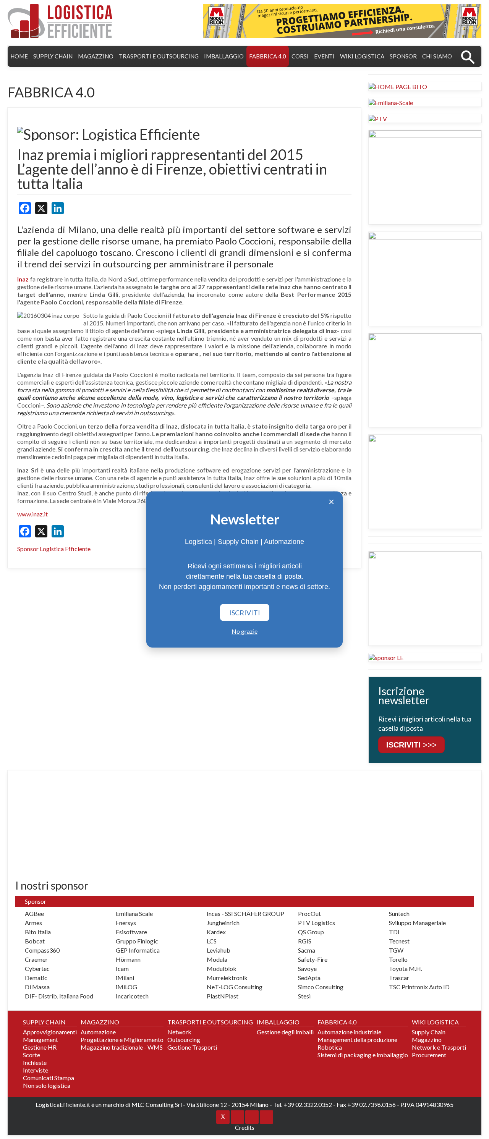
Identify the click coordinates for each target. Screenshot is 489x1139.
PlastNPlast (222, 996)
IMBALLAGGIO (278, 1022)
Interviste (35, 1070)
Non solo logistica (46, 1085)
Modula (217, 959)
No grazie (244, 631)
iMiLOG (126, 986)
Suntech (399, 913)
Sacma (306, 950)
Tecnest (399, 941)
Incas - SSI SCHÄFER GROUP (245, 913)
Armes (33, 922)
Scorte (31, 1054)
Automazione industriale (349, 1031)
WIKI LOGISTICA (362, 56)
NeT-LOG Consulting (234, 986)
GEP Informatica (138, 950)
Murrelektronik (227, 977)
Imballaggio (224, 56)
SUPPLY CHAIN (53, 56)
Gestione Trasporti (192, 1047)
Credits (244, 1127)
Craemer (36, 959)
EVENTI (324, 56)
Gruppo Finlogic (137, 941)
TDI (394, 931)
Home (19, 56)
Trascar (399, 977)
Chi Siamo (437, 56)
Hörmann (128, 959)
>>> (411, 745)
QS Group (311, 931)
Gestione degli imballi (285, 1031)
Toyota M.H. (405, 968)
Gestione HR (40, 1047)
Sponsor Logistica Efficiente (54, 548)
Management (40, 1039)
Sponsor (403, 56)
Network (179, 1031)
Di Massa (37, 986)
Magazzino (427, 1039)
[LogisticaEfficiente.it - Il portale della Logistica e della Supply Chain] (60, 21)
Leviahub (218, 950)
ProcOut (309, 913)
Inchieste (35, 1062)
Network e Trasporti (439, 1047)
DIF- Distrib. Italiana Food (59, 996)
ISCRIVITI (244, 612)
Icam (122, 968)
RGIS (304, 941)
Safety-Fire (312, 959)
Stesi (304, 996)
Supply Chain (428, 1031)
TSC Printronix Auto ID (419, 986)
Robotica (329, 1047)
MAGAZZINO (95, 56)
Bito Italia (38, 931)
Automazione (98, 1031)
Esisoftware (131, 931)
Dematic (36, 977)
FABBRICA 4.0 (267, 56)
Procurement (429, 1054)
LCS (212, 941)
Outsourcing (183, 1039)
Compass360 (42, 950)
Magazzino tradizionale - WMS (122, 1047)
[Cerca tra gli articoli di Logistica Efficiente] (467, 56)
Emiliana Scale (134, 913)
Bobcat (35, 941)
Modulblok (221, 968)
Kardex (216, 931)
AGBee (34, 913)
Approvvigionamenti (50, 1031)
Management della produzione (357, 1039)
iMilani (125, 977)
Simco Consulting (320, 986)
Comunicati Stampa (48, 1077)
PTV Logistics (316, 922)
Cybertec (37, 968)
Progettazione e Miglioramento (122, 1039)
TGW (396, 950)
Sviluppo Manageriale (417, 922)
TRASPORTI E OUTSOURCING (159, 56)
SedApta (309, 977)
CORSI (300, 56)
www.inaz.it (32, 514)
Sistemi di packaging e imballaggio (362, 1054)
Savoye (307, 968)
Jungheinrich (223, 922)
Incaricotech (132, 996)
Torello (398, 959)
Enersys (126, 922)
